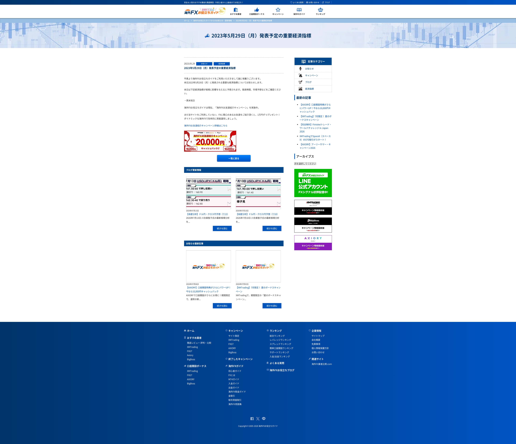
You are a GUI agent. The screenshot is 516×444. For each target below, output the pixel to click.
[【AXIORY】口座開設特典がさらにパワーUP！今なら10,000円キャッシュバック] (208, 266)
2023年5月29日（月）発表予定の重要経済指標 (210, 68)
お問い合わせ (314, 2)
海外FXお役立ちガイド (205, 10)
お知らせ (309, 68)
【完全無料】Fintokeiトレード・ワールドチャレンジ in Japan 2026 (316, 128)
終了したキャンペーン (240, 359)
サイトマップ (318, 335)
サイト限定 (233, 335)
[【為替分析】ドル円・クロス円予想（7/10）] (258, 193)
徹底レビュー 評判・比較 (199, 342)
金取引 (231, 395)
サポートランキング (279, 352)
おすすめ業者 (194, 338)
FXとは (231, 375)
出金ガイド (233, 387)
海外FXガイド (235, 366)
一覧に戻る (233, 158)
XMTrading (192, 346)
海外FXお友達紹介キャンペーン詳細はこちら (205, 125)
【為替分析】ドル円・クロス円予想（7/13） (207, 214)
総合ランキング (277, 335)
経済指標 (309, 88)
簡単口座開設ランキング (281, 348)
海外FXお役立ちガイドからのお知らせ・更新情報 (212, 20)
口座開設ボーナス (196, 366)
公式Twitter (258, 418)
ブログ (327, 2)
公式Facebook (252, 418)
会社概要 (316, 339)
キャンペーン (311, 75)
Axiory (190, 355)
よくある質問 (298, 2)
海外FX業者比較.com (322, 364)
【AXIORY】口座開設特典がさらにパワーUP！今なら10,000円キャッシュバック (315, 108)
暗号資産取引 (234, 399)
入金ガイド (233, 383)
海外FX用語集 (235, 404)
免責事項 (316, 344)
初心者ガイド (234, 370)
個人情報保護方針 (320, 348)
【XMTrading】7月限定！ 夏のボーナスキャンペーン (316, 118)
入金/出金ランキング (280, 356)
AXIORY (190, 379)
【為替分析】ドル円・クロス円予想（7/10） (257, 214)
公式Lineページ (264, 418)
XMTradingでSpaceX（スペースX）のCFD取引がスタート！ (315, 137)
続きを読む (222, 228)
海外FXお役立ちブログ (282, 370)
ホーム (186, 20)
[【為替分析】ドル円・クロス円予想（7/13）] (208, 193)
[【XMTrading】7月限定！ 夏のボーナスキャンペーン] (258, 266)
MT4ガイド (233, 379)
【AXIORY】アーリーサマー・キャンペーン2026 (315, 146)
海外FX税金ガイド (237, 391)
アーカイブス (305, 156)
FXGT (189, 351)
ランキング (276, 330)
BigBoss (191, 359)
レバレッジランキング (280, 339)
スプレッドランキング (280, 344)
